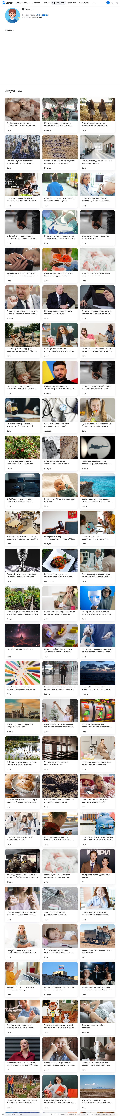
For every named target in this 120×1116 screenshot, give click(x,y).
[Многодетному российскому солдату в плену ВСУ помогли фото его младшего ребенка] (60, 115)
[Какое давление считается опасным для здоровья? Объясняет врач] (60, 415)
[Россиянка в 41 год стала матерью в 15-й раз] (60, 491)
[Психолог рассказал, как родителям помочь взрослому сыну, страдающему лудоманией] (97, 716)
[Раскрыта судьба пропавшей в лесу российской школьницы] (22, 152)
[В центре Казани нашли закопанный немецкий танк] (60, 453)
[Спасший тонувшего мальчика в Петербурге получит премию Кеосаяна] (22, 566)
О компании (11, 1114)
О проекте (53, 1114)
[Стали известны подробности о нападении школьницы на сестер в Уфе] (97, 378)
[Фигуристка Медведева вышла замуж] (97, 866)
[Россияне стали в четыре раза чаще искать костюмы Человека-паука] (97, 979)
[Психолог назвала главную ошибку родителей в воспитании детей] (22, 942)
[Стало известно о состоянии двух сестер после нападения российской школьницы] (60, 190)
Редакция (62, 1114)
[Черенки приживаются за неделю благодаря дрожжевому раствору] (22, 603)
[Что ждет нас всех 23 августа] (22, 641)
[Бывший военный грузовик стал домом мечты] (97, 942)
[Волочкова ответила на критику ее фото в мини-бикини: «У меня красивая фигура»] (22, 1054)
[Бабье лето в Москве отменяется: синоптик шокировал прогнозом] (60, 679)
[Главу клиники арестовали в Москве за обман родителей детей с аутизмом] (22, 415)
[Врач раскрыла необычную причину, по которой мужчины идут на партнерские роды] (22, 1017)
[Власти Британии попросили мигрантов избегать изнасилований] (22, 716)
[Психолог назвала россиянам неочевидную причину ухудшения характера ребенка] (60, 1054)
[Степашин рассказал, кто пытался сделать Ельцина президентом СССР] (22, 303)
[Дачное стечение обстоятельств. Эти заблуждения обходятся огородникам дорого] (22, 1092)
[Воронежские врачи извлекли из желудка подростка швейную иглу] (60, 228)
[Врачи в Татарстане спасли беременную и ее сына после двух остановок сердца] (97, 190)
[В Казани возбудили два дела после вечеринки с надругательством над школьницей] (97, 228)
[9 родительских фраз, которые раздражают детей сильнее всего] (22, 265)
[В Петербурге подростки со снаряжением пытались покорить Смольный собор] (22, 228)
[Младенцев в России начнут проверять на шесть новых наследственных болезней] (60, 866)
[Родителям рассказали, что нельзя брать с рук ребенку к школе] (97, 904)
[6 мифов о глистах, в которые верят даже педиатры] (22, 979)
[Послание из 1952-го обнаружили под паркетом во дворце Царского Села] (60, 152)
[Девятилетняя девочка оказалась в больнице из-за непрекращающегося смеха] (97, 152)
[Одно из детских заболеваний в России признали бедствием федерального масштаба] (97, 415)
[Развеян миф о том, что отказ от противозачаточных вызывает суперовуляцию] (22, 904)
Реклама (20, 1114)
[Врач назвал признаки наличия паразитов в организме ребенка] (97, 566)
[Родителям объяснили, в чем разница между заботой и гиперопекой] (97, 791)
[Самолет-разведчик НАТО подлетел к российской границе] (97, 453)
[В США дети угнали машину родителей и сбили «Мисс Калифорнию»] (22, 491)
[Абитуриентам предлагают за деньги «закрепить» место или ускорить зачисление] (97, 603)
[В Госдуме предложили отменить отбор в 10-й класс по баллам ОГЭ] (22, 528)
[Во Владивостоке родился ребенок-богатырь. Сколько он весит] (22, 115)
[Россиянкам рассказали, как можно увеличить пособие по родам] (97, 1054)
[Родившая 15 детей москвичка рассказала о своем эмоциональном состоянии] (97, 265)
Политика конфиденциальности (100, 1114)
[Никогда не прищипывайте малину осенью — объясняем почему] (22, 453)
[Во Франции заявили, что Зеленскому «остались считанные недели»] (60, 378)
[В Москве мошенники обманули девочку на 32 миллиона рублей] (97, 303)
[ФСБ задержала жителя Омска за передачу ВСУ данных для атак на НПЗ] (22, 866)
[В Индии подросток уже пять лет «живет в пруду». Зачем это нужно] (22, 754)
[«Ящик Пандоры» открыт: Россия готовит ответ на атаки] (60, 979)
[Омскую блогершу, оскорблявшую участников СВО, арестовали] (60, 528)
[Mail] (3, 3)
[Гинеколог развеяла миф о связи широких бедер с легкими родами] (97, 754)
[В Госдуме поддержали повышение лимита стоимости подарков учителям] (60, 340)
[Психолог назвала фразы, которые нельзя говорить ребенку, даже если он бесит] (97, 340)
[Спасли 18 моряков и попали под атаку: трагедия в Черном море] (97, 679)
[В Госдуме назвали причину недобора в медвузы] (22, 829)
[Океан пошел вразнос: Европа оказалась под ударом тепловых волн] (97, 491)
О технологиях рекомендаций (77, 1114)
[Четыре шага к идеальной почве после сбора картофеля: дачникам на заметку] (60, 791)
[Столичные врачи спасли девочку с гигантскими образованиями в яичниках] (97, 641)
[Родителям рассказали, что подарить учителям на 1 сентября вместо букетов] (60, 1092)
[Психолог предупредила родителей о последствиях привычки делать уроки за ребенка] (97, 528)
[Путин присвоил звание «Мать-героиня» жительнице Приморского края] (60, 303)
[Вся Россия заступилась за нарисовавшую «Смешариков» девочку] (22, 679)
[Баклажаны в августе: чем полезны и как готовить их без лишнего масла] (60, 566)
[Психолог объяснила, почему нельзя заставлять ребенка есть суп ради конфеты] (22, 190)
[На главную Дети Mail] (9, 3)
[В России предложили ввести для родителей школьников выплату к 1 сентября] (97, 829)
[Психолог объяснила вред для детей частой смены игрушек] (60, 641)
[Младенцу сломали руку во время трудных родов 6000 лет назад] (22, 340)
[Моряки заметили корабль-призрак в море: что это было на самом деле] (97, 1092)
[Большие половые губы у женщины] (97, 1017)
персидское (42, 15)
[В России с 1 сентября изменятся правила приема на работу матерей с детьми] (60, 603)
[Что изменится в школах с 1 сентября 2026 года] (60, 754)
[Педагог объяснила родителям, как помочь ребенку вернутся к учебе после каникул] (60, 716)
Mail (3, 1114)
